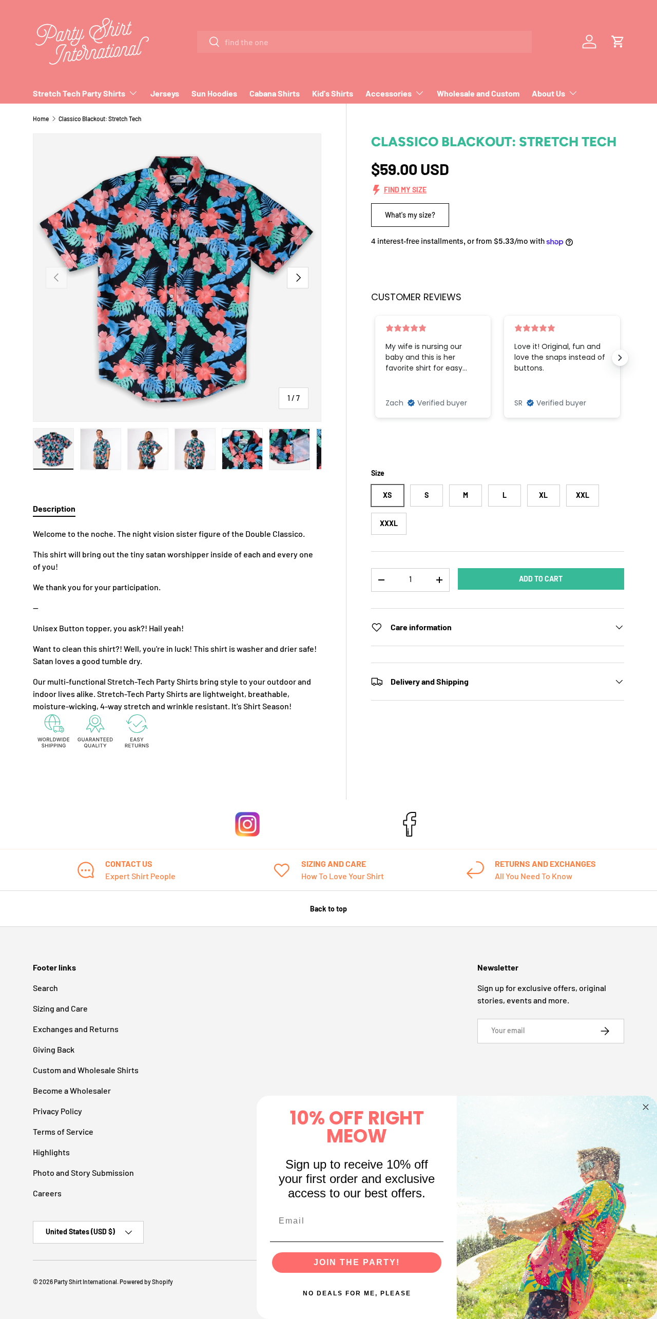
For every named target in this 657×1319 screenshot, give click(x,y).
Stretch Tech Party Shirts (79, 93)
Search (45, 988)
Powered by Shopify (146, 1281)
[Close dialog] (646, 1107)
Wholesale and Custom (478, 93)
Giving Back (53, 1049)
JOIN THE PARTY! (357, 1262)
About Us (548, 93)
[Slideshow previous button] (375, 358)
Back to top (328, 908)
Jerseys (164, 93)
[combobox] (364, 42)
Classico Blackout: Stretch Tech (100, 118)
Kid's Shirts (332, 93)
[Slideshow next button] (620, 358)
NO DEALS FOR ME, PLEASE (357, 1293)
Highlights (51, 1152)
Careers (47, 1193)
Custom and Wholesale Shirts (86, 1070)
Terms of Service (63, 1131)
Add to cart (541, 578)
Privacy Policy (57, 1111)
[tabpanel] (177, 641)
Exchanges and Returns (76, 1029)
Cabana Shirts (274, 93)
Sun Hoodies (214, 93)
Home (41, 118)
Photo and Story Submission (83, 1172)
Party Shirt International (85, 1281)
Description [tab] (54, 508)
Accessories (388, 93)
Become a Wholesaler (72, 1090)
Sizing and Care (60, 1008)
